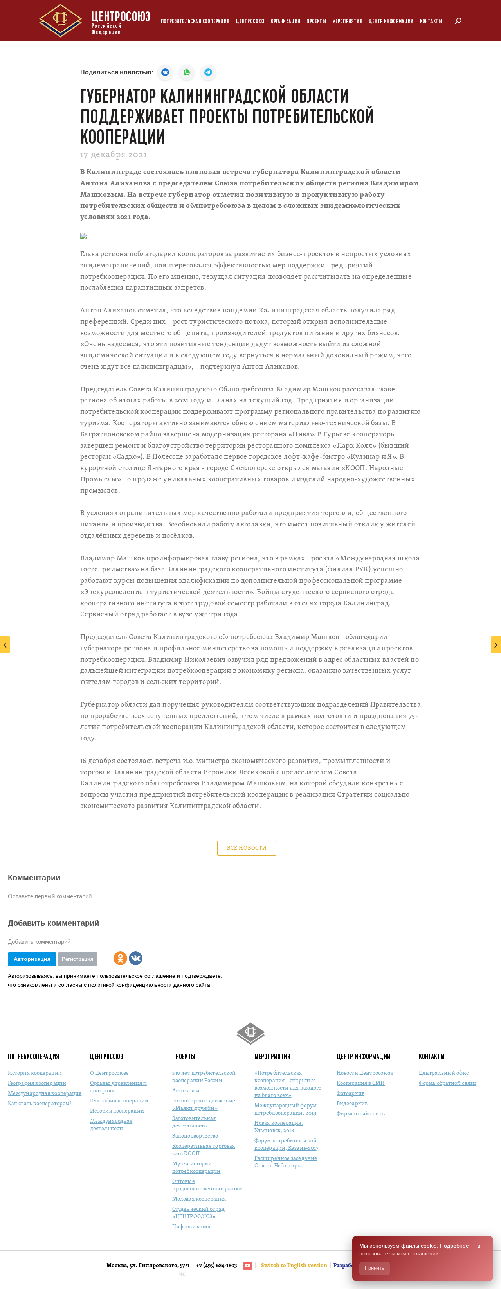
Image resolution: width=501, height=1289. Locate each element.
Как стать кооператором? (40, 1103)
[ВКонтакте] (135, 958)
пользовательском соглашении (399, 1253)
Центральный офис (444, 1073)
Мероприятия (347, 21)
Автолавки (186, 1091)
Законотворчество (195, 1136)
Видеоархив (352, 1103)
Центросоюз (250, 21)
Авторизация (32, 959)
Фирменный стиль (361, 1114)
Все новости (247, 848)
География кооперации (37, 1083)
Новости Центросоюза (365, 1073)
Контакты (431, 21)
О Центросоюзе (109, 1073)
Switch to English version (294, 1265)
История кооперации (35, 1073)
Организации (286, 21)
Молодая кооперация (199, 1199)
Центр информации (391, 21)
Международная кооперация (44, 1093)
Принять (374, 1268)
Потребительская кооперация (195, 21)
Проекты (316, 21)
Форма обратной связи (447, 1083)
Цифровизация (191, 1227)
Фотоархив (350, 1093)
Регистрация (78, 959)
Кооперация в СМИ (361, 1083)
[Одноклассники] (120, 958)
